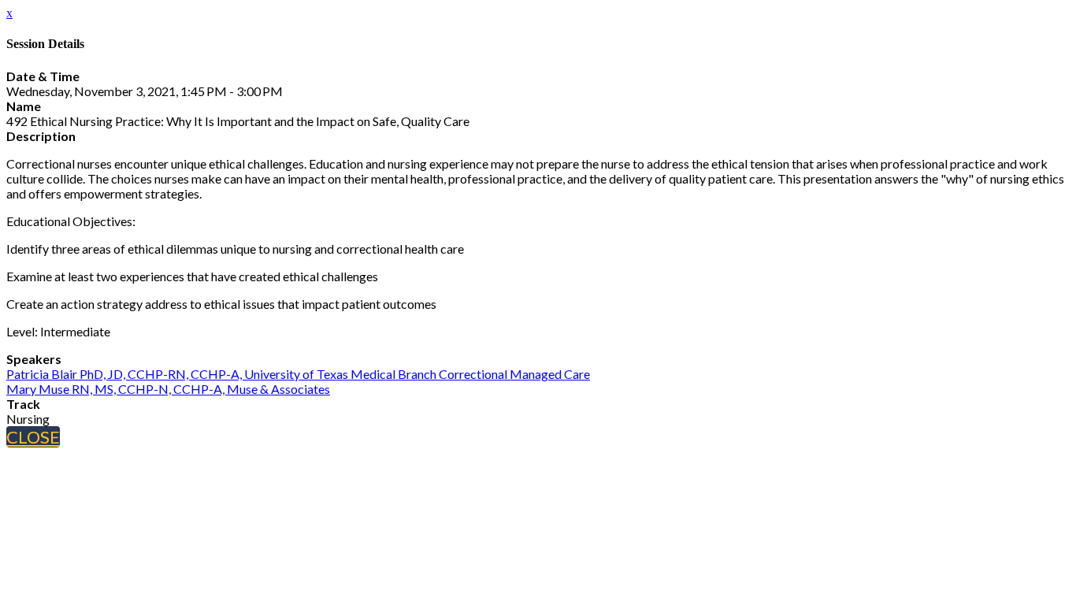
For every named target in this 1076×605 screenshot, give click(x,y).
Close (33, 436)
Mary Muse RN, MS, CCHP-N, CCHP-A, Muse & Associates (168, 388)
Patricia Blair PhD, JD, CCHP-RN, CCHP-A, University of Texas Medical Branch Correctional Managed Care (298, 373)
